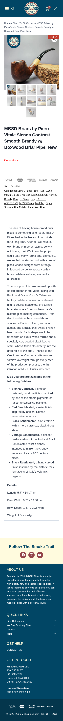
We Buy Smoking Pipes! (19, 625)
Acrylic (52, 194)
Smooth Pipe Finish (15, 207)
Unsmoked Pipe (36, 207)
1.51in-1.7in (18, 194)
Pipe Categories (15, 621)
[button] (54, 39)
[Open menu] (7, 8)
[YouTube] (40, 555)
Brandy (8, 199)
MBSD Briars (26, 203)
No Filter (39, 203)
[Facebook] (23, 555)
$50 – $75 (39, 190)
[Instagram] (31, 555)
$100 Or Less (24, 190)
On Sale (11, 629)
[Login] (55, 8)
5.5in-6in (43, 194)
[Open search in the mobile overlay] (13, 8)
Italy (33, 199)
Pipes (49, 203)
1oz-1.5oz (31, 194)
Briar (15, 199)
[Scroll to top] (60, 508)
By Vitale (24, 199)
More (9, 633)
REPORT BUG (49, 714)
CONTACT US (14, 649)
